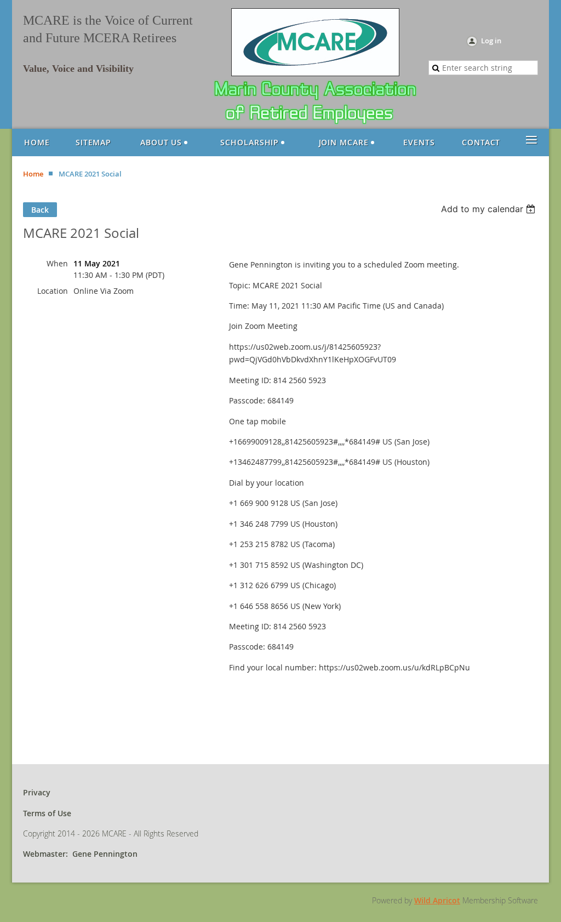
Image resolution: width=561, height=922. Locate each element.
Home (33, 174)
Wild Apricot (437, 900)
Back (40, 209)
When (57, 263)
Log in (491, 40)
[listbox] (489, 208)
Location (52, 291)
